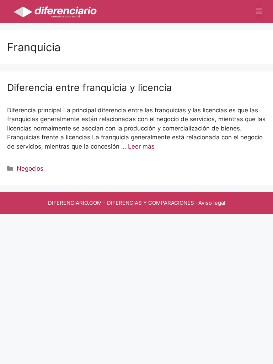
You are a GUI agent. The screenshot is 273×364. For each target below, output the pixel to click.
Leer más (141, 146)
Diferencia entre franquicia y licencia (89, 87)
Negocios (30, 168)
